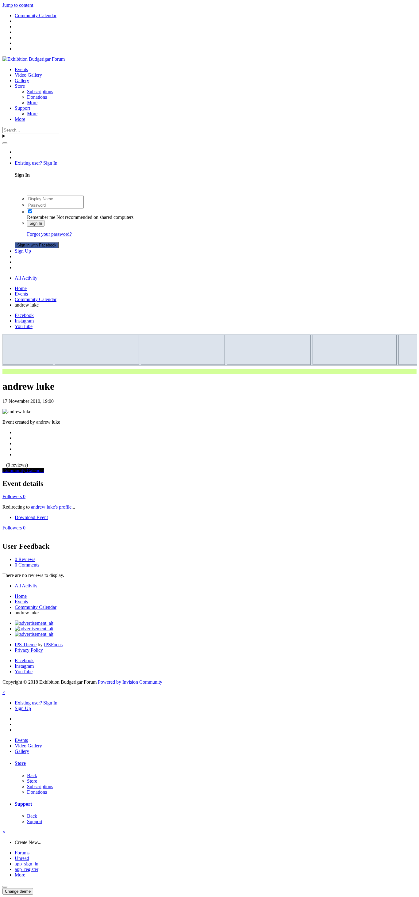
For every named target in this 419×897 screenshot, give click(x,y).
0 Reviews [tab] (25, 559)
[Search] (4, 143)
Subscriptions (40, 91)
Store (20, 86)
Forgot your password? (49, 234)
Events (21, 69)
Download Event (31, 517)
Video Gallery (28, 75)
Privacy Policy (29, 650)
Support (22, 108)
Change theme (18, 891)
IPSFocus (53, 644)
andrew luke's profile (51, 507)
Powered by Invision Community (130, 682)
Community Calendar (23, 470)
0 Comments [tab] (27, 564)
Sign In (35, 223)
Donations (37, 97)
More (32, 102)
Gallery (22, 80)
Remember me (41, 217)
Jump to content (17, 5)
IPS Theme (26, 644)
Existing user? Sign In (37, 163)
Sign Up (23, 251)
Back (32, 775)
